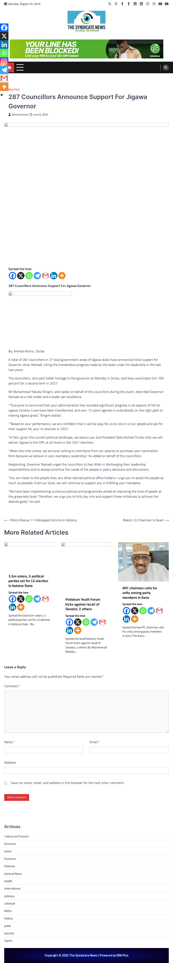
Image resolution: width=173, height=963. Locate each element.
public (7, 926)
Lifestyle (9, 903)
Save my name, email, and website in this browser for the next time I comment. (67, 782)
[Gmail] (45, 275)
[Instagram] (148, 4)
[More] (62, 275)
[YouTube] (160, 4)
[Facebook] (122, 4)
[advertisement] (86, 48)
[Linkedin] (53, 275)
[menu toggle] (20, 67)
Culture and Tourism (16, 836)
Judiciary (9, 896)
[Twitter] (110, 4)
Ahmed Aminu (20, 115)
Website (10, 762)
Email (95, 741)
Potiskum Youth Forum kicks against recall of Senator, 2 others (82, 604)
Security (9, 933)
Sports (8, 941)
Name (9, 741)
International (12, 888)
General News (13, 874)
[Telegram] (37, 275)
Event (8, 851)
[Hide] (1, 95)
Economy (10, 844)
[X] (20, 275)
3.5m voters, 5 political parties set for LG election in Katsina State (28, 581)
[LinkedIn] (135, 4)
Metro (8, 911)
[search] (166, 67)
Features (9, 866)
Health (8, 881)
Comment (12, 686)
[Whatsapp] (29, 275)
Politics (13, 89)
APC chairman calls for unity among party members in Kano (139, 593)
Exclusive (10, 859)
